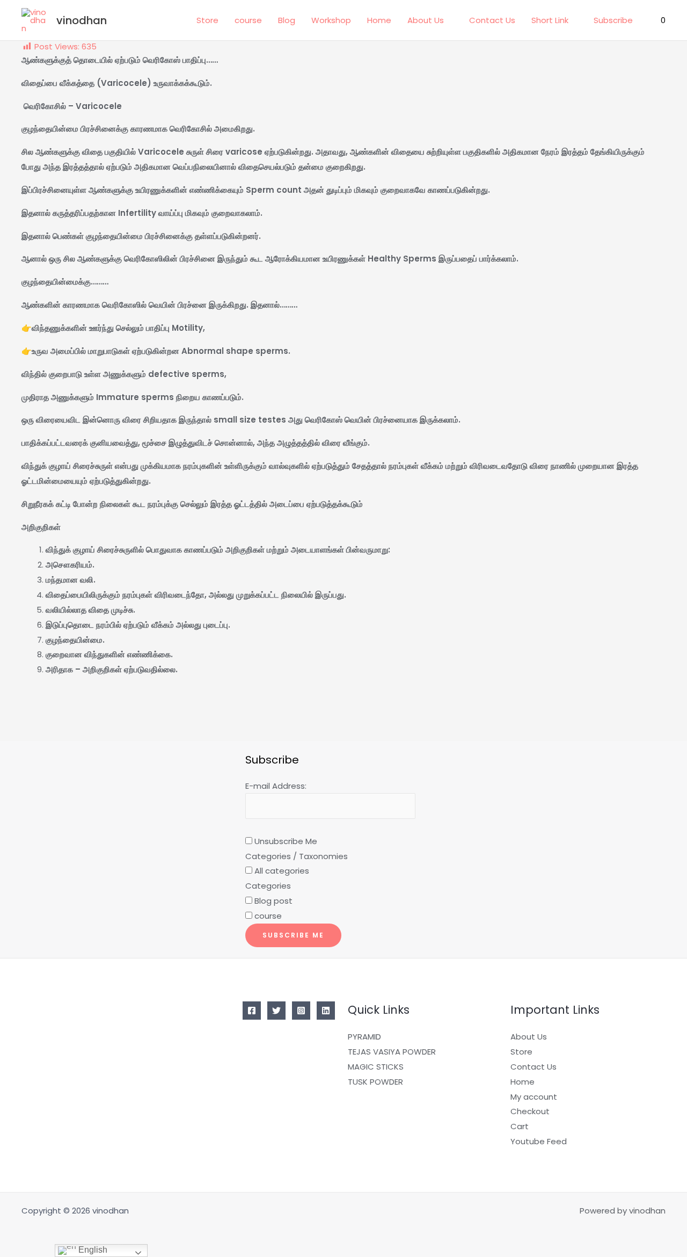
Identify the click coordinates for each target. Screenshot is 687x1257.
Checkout (530, 1111)
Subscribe (613, 20)
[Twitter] (276, 1010)
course (248, 20)
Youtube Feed (538, 1141)
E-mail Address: (275, 785)
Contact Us (492, 20)
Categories (268, 885)
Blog (286, 20)
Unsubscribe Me (284, 841)
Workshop (331, 20)
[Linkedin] (326, 1010)
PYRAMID (364, 1036)
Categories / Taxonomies (296, 856)
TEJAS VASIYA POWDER (392, 1051)
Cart (519, 1126)
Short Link (549, 20)
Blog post (272, 900)
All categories (280, 870)
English (91, 1249)
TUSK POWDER (375, 1081)
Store (207, 20)
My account (533, 1096)
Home (379, 20)
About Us (425, 20)
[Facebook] (252, 1010)
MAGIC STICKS (376, 1066)
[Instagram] (301, 1010)
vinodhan (81, 20)
